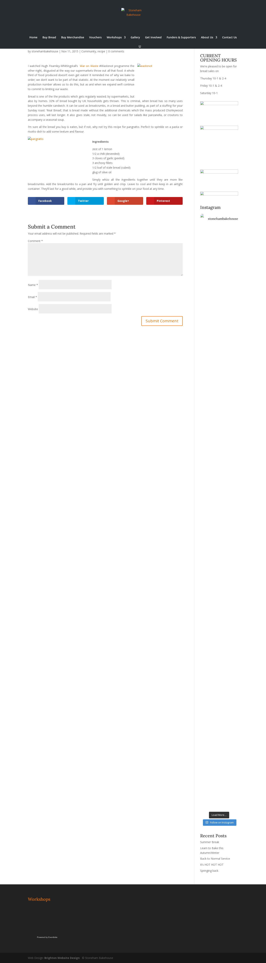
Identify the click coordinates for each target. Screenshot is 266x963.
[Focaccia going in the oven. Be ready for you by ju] (209, 411)
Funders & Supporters (181, 37)
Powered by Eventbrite (47, 937)
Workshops (114, 37)
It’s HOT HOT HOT (212, 864)
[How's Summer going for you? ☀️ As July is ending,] (229, 683)
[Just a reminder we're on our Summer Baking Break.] (209, 253)
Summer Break (209, 842)
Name (33, 285)
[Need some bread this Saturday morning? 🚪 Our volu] (229, 311)
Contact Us (229, 37)
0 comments (116, 51)
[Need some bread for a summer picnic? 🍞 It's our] (209, 491)
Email (32, 297)
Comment (35, 241)
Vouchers (95, 37)
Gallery (135, 37)
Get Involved (153, 37)
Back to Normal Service (215, 858)
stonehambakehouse (45, 51)
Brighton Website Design (62, 958)
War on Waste (89, 66)
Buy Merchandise (72, 37)
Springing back (209, 870)
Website (33, 309)
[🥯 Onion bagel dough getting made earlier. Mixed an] (229, 466)
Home (33, 37)
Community (88, 51)
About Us (207, 37)
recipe (101, 51)
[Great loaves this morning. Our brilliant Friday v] (209, 586)
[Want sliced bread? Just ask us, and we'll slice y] (229, 411)
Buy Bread (49, 37)
